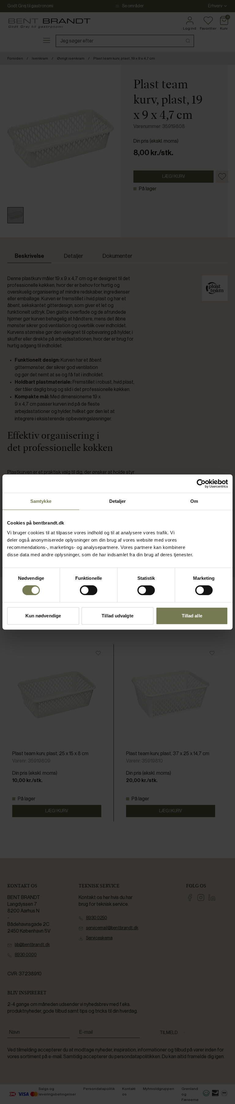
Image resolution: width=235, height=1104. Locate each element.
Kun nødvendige (43, 615)
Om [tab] (194, 501)
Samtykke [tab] (40, 501)
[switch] (88, 590)
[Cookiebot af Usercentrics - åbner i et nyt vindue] (201, 483)
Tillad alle (192, 615)
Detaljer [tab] (117, 501)
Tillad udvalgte (117, 615)
